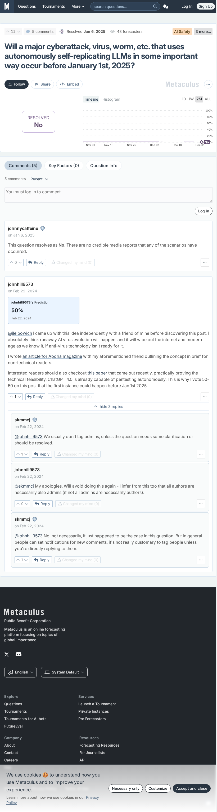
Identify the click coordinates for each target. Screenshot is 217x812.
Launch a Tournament (97, 704)
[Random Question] (165, 6)
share (45, 84)
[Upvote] (8, 31)
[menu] (205, 262)
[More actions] (208, 84)
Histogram (111, 99)
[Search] (155, 6)
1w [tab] (191, 99)
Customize (157, 788)
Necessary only (125, 788)
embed (73, 84)
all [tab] (208, 99)
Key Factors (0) (64, 165)
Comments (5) (23, 165)
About (9, 745)
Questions (13, 704)
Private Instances (93, 711)
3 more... (203, 31)
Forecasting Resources (99, 745)
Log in (187, 6)
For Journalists (92, 753)
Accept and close (191, 788)
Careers (11, 760)
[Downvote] (19, 31)
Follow (19, 84)
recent (36, 179)
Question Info (103, 165)
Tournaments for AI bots (25, 719)
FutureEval (13, 726)
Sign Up (206, 6)
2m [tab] (199, 99)
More (75, 6)
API (82, 760)
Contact (11, 753)
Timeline (91, 99)
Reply (39, 262)
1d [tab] (184, 99)
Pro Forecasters (92, 719)
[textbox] (108, 248)
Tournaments (15, 711)
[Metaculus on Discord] (18, 654)
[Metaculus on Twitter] (6, 655)
